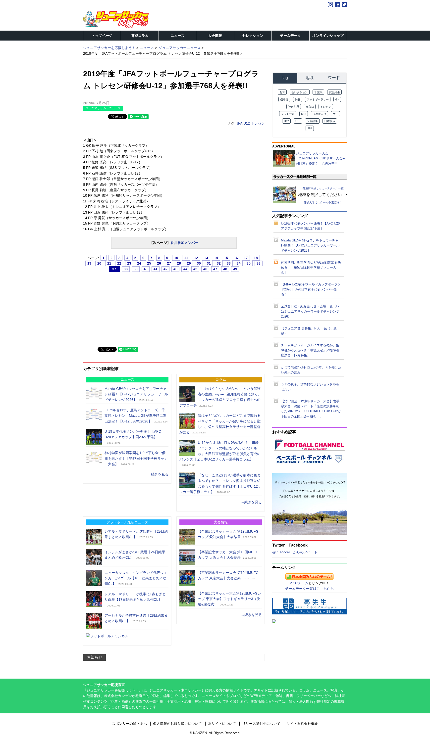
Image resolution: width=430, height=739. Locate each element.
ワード (334, 78)
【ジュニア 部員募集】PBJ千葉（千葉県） (309, 331)
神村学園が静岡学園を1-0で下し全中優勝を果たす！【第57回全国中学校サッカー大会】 (136, 458)
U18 (303, 113)
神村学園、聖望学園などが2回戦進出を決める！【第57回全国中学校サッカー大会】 (311, 267)
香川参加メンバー (184, 243)
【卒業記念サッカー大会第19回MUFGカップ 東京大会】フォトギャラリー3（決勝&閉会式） (229, 598)
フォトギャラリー (318, 99)
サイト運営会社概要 (302, 724)
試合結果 (334, 92)
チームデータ (290, 36)
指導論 (284, 99)
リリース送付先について (261, 724)
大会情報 (215, 36)
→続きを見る (158, 474)
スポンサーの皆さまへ (129, 724)
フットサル (288, 113)
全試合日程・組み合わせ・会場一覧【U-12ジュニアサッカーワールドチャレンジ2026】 (310, 311)
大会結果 (312, 121)
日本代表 (329, 121)
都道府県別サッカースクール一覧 (323, 188)
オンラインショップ (328, 36)
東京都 (310, 106)
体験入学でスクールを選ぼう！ (323, 202)
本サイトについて (222, 724)
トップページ (102, 36)
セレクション (252, 36)
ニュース (177, 36)
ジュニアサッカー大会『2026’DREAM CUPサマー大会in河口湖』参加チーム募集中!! (320, 158)
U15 (297, 121)
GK (337, 99)
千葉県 (318, 92)
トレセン (258, 123)
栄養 (297, 99)
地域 (310, 78)
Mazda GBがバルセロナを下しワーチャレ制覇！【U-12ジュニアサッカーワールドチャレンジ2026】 (136, 394)
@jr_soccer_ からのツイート (295, 552)
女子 (335, 113)
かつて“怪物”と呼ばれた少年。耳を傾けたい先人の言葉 (311, 370)
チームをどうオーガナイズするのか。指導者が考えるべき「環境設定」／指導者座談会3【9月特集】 (310, 350)
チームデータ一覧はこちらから (309, 589)
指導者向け (319, 113)
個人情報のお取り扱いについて (177, 724)
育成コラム (140, 36)
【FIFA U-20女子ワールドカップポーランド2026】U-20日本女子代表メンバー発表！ (311, 289)
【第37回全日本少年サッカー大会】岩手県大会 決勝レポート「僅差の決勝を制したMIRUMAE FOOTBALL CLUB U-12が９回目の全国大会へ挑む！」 (311, 409)
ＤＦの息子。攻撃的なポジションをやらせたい (310, 387)
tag (285, 78)
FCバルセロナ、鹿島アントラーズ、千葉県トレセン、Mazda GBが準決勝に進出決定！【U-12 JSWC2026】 (135, 415)
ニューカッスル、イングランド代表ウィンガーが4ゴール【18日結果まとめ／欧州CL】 (136, 578)
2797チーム (299, 583)
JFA (239, 123)
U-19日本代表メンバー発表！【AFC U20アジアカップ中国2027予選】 (310, 226)
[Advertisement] (120, 307)
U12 (246, 123)
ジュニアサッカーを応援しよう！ (109, 48)
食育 (282, 92)
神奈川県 (293, 106)
